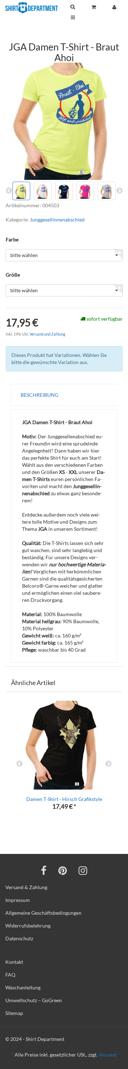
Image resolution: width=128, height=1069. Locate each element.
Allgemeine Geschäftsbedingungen (43, 913)
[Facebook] (44, 870)
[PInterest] (62, 870)
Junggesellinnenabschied (57, 220)
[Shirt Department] (31, 8)
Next (108, 764)
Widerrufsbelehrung (27, 926)
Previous (19, 764)
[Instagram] (83, 870)
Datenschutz (19, 938)
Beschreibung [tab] (39, 395)
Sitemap (14, 1013)
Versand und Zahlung (47, 334)
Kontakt (14, 962)
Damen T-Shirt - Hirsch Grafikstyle (64, 799)
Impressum (17, 900)
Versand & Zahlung (26, 887)
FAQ (10, 975)
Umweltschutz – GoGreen (33, 1000)
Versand (107, 1055)
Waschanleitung (23, 987)
